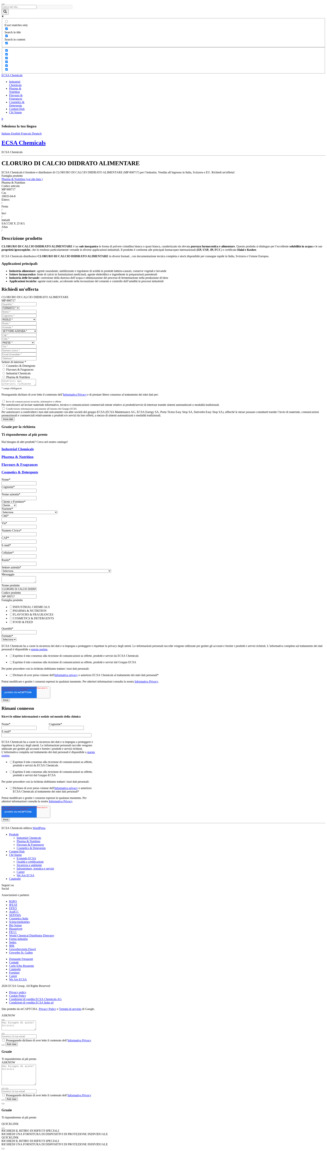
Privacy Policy (47, 1009)
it (2, 118)
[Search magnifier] (5, 12)
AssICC (14, 911)
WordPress (39, 828)
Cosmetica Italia (18, 918)
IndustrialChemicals (15, 83)
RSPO (13, 901)
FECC (13, 932)
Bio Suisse (15, 925)
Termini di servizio (70, 1009)
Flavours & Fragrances (19, 369)
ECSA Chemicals (12, 75)
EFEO (13, 908)
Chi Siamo (15, 112)
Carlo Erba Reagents (21, 965)
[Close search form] (3, 4)
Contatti (14, 962)
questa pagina (39, 649)
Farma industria (18, 939)
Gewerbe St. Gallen (21, 952)
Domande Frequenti (21, 959)
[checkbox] (163, 614)
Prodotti (14, 834)
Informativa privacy (66, 675)
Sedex (12, 942)
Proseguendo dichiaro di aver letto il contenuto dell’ (48, 1040)
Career (21, 872)
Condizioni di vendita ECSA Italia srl (31, 1002)
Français (26, 133)
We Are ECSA (25, 875)
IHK (12, 945)
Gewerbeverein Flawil (22, 949)
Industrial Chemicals (18, 373)
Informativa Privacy (75, 394)
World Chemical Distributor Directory (31, 935)
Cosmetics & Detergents (16, 104)
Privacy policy (17, 992)
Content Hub (17, 109)
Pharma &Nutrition (15, 90)
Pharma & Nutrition (22, 179)
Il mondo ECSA (26, 858)
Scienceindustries (19, 921)
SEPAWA (15, 915)
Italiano (6, 133)
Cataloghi (15, 878)
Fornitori (14, 972)
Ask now (11, 1044)
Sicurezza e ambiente (29, 865)
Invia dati (8, 419)
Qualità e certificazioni (30, 861)
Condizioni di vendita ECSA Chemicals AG (35, 999)
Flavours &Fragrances (16, 97)
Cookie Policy (17, 995)
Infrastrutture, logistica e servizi (35, 868)
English (16, 133)
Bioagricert (15, 928)
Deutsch (37, 133)
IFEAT (13, 904)
